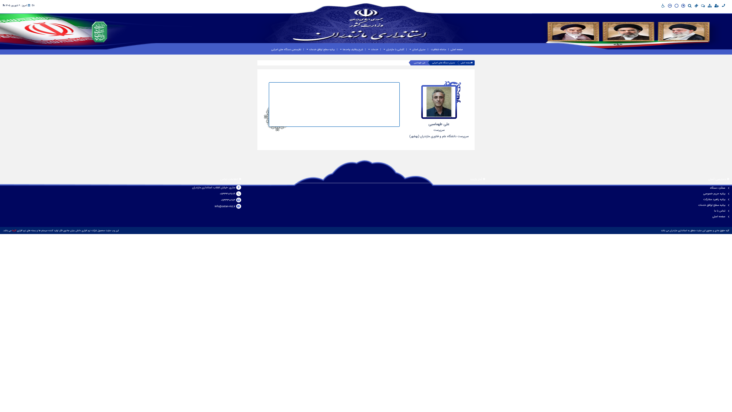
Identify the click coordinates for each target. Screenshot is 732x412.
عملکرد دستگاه (718, 188)
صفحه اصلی (457, 49)
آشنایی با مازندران (394, 49)
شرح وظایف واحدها (352, 49)
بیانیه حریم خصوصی (714, 194)
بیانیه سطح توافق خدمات (321, 49)
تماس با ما (720, 211)
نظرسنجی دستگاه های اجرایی (286, 49)
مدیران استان (418, 49)
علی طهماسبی (419, 62)
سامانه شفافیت (438, 49)
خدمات (374, 49)
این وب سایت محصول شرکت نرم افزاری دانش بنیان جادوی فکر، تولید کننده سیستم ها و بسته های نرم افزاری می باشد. (61, 230)
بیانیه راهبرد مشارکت (714, 199)
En (33, 5)
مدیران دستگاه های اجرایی (443, 62)
